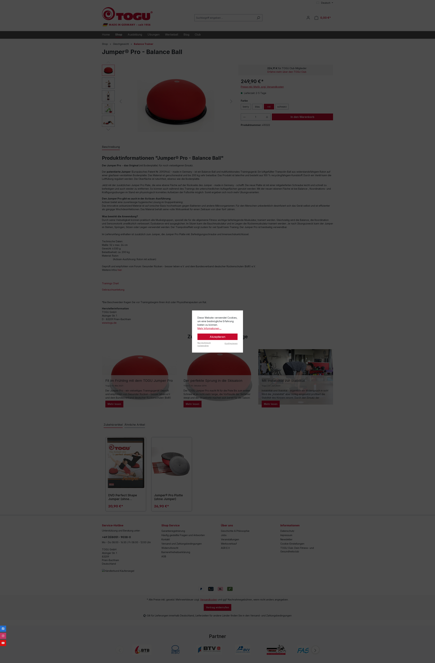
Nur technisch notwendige (204, 344)
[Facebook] (3, 629)
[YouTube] (3, 643)
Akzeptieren (217, 336)
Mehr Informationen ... (209, 328)
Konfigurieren (231, 343)
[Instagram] (3, 636)
